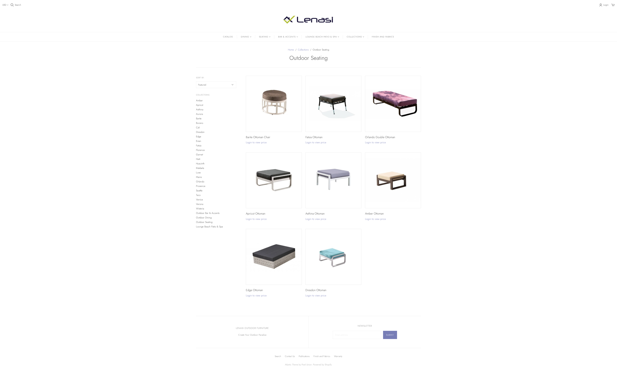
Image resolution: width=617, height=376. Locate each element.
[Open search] (12, 5)
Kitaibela (200, 168)
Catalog (228, 36)
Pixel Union (307, 364)
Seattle (199, 190)
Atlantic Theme (291, 364)
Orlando (200, 181)
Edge (198, 136)
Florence (200, 150)
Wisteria (200, 208)
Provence (200, 186)
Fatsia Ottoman (313, 137)
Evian (198, 141)
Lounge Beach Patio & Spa (321, 36)
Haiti (198, 159)
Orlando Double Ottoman (380, 137)
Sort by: (200, 77)
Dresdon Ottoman (315, 290)
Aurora (199, 114)
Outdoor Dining (204, 217)
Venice (199, 199)
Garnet (199, 154)
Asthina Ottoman (315, 213)
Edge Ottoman (254, 290)
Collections (354, 36)
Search (18, 4)
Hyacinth (200, 163)
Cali (198, 127)
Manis (199, 177)
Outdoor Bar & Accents (207, 213)
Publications (304, 356)
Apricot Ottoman (255, 213)
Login (605, 4)
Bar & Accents (287, 36)
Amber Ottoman (374, 213)
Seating (263, 36)
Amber (199, 100)
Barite (198, 118)
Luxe (198, 172)
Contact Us (290, 356)
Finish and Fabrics (383, 36)
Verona (199, 204)
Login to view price (256, 142)
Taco (198, 195)
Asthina (199, 109)
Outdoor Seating (204, 222)
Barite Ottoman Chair (258, 137)
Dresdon (200, 132)
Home (291, 49)
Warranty (338, 356)
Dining (245, 36)
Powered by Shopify (322, 364)
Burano (199, 123)
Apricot (199, 105)
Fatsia (198, 145)
